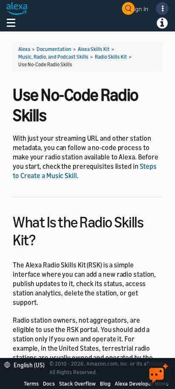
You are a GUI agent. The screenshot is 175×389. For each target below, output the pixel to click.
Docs (49, 383)
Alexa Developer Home (142, 383)
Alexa (24, 49)
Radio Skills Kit (111, 57)
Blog (105, 383)
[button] (26, 364)
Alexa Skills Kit (94, 49)
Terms (31, 383)
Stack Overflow (77, 383)
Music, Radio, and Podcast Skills (53, 57)
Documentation (54, 49)
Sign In (139, 8)
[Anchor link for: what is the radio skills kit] (42, 238)
